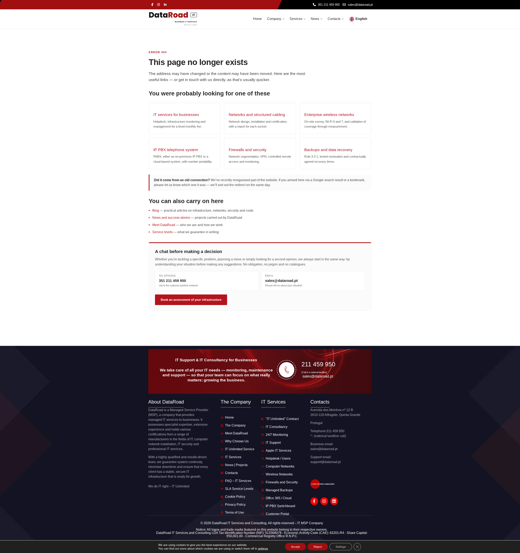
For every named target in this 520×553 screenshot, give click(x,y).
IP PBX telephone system (175, 150)
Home (257, 19)
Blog (155, 210)
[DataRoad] (173, 19)
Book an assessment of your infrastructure (191, 299)
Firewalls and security (247, 150)
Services (296, 19)
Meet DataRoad (163, 225)
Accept (295, 546)
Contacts (334, 19)
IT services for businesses (176, 115)
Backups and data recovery (328, 150)
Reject (318, 546)
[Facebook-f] (314, 501)
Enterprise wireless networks (329, 115)
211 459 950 (318, 364)
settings (263, 548)
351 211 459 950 (329, 4)
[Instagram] (158, 4)
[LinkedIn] (165, 4)
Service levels (162, 232)
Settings (341, 546)
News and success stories (171, 217)
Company (274, 19)
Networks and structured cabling (257, 115)
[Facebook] (152, 4)
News (315, 19)
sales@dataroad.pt (360, 4)
